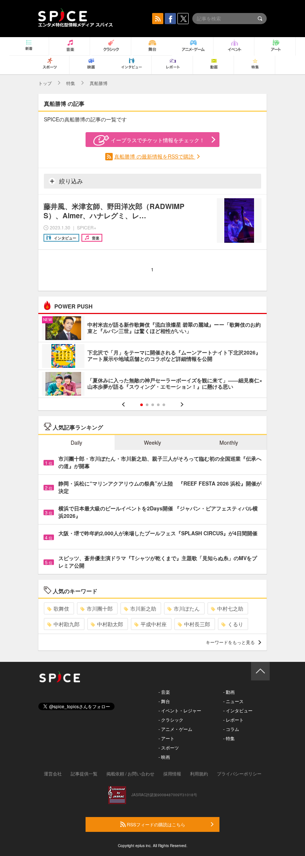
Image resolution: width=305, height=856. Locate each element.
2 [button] (147, 405)
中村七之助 (230, 608)
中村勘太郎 (110, 624)
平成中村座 (154, 624)
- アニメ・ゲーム (175, 729)
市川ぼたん (187, 608)
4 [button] (158, 405)
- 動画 (229, 692)
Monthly (228, 442)
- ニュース (233, 701)
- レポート (233, 719)
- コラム (231, 729)
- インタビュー (238, 710)
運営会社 (53, 773)
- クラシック (170, 719)
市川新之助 (143, 608)
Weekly (152, 442)
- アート (166, 738)
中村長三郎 (197, 624)
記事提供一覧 (84, 773)
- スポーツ (168, 747)
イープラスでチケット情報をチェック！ (158, 140)
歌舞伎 (61, 608)
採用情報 (172, 773)
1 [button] (141, 405)
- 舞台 (164, 701)
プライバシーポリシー (239, 773)
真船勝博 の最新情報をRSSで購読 (154, 156)
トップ (45, 83)
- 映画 (164, 757)
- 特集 (229, 738)
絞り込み (70, 181)
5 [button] (164, 405)
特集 (70, 83)
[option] (152, 357)
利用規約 (199, 773)
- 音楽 (164, 692)
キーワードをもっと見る (230, 642)
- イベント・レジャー (179, 710)
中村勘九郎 (67, 624)
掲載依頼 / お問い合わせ (130, 773)
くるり (235, 624)
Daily (76, 442)
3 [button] (152, 405)
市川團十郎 (100, 608)
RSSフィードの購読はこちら (155, 824)
